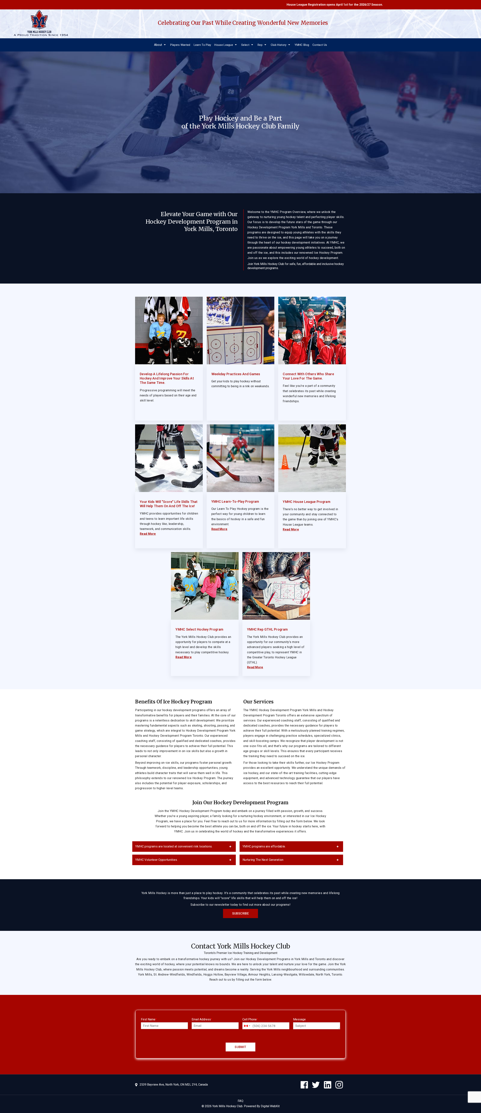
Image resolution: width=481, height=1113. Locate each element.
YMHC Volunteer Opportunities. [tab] (156, 860)
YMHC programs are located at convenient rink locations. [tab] (174, 846)
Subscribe (240, 913)
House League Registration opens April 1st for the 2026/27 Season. (281, 4)
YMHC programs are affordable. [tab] (264, 846)
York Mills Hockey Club (227, 1106)
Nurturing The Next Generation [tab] (263, 860)
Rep (260, 45)
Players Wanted (180, 45)
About (158, 45)
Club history (279, 45)
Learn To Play (202, 45)
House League (223, 45)
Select (245, 45)
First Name (149, 1019)
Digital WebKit (270, 1106)
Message (299, 1019)
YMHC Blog (302, 45)
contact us (319, 45)
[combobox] (247, 1025)
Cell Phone (250, 1019)
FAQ (241, 1101)
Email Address (202, 1019)
